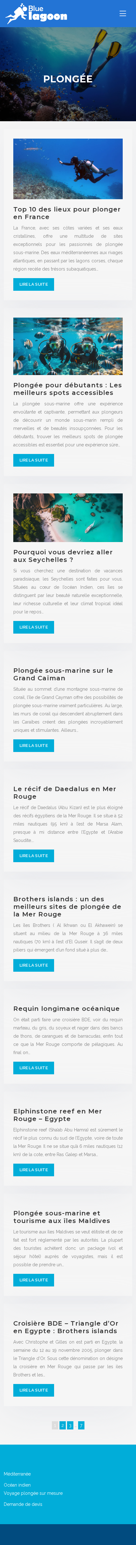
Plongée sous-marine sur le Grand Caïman (63, 674)
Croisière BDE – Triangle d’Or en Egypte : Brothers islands (66, 1327)
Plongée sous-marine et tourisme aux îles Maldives (61, 1217)
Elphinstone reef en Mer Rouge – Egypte (57, 1115)
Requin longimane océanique (66, 1008)
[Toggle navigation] (122, 14)
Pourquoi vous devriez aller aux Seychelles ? (63, 556)
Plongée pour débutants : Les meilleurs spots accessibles (67, 389)
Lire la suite (34, 284)
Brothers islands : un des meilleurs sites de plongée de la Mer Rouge (67, 906)
